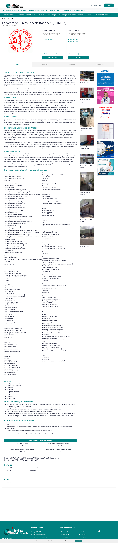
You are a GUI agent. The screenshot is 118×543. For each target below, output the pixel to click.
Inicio (3, 18)
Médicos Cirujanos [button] (9, 15)
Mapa (58, 54)
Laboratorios (52, 10)
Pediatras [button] (42, 15)
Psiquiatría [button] (82, 15)
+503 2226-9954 (73, 42)
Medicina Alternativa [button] (103, 15)
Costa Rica (84, 537)
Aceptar (78, 541)
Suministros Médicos (41, 10)
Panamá (83, 534)
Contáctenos (52, 57)
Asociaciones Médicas (12, 10)
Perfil (18, 64)
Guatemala (84, 532)
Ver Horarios (47, 54)
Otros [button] (88, 10)
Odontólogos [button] (52, 15)
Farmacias (31, 10)
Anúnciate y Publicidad (39, 534)
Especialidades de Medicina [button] (27, 15)
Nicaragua (66, 534)
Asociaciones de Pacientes (71, 10)
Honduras (65, 537)
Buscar (109, 5)
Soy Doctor (96, 5)
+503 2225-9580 (73, 40)
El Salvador (66, 532)
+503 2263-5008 (48, 40)
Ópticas (59, 10)
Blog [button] (82, 10)
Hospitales (23, 10)
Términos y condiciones (40, 537)
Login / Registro (37, 532)
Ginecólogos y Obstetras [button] (67, 15)
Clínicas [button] (90, 15)
